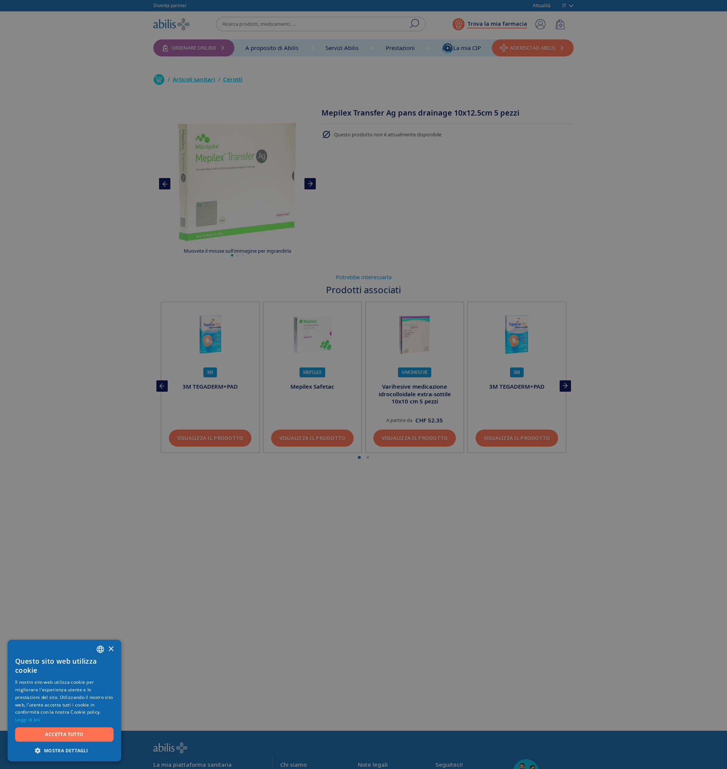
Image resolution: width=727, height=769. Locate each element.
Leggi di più (28, 719)
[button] (64, 750)
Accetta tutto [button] (64, 734)
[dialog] (363, 384)
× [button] (111, 649)
